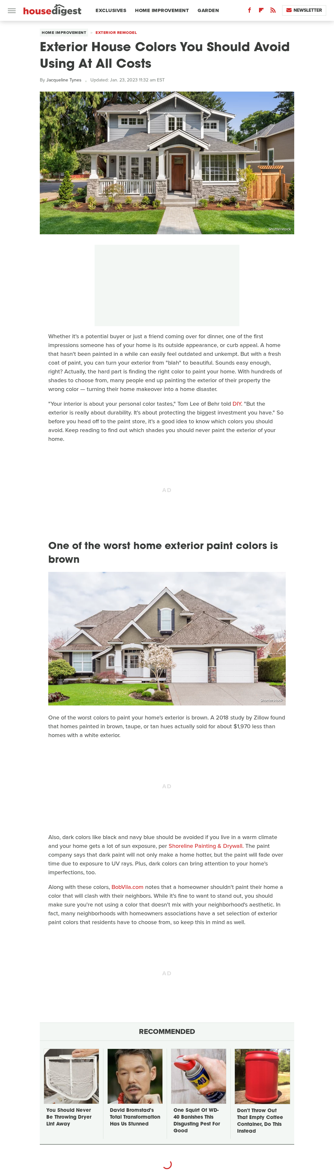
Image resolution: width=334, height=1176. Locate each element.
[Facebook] (249, 11)
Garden (208, 10)
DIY (237, 403)
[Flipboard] (261, 11)
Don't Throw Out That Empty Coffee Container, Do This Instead (260, 1121)
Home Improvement (162, 10)
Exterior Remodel (116, 33)
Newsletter (308, 10)
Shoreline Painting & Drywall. (206, 846)
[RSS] (273, 11)
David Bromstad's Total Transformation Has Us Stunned (135, 1117)
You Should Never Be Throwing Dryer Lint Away (68, 1117)
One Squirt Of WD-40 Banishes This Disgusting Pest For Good (197, 1121)
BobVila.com (128, 887)
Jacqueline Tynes (64, 80)
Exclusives (111, 10)
